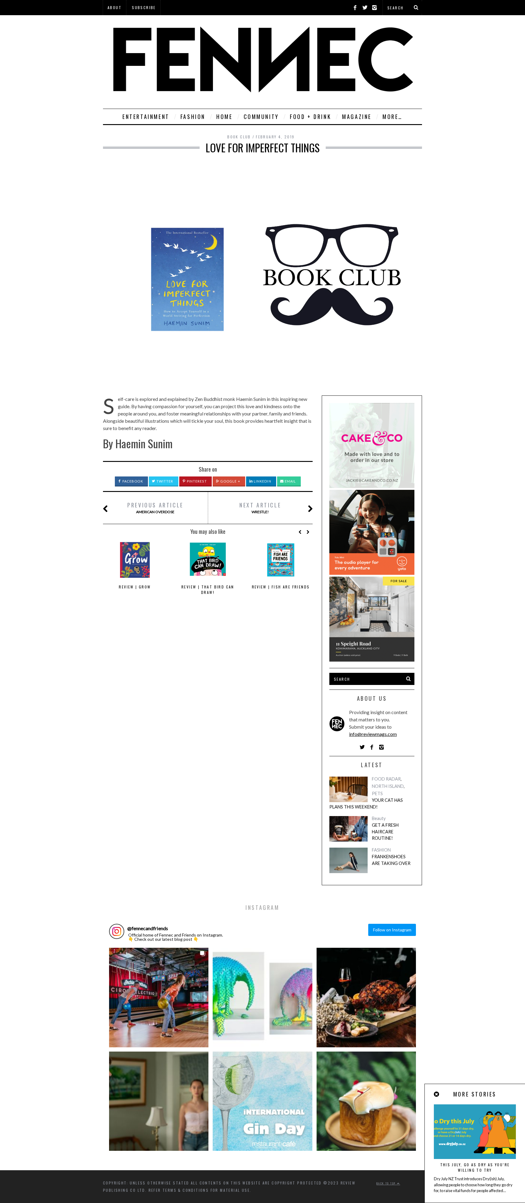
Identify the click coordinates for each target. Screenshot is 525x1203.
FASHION (192, 116)
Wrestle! (260, 507)
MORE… (393, 116)
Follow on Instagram (392, 929)
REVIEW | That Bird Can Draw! (207, 589)
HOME (224, 116)
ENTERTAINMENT (146, 116)
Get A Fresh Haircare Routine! (385, 831)
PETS (377, 793)
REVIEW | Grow (135, 586)
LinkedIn (262, 481)
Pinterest (196, 481)
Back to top (386, 1183)
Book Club (239, 136)
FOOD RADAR (386, 778)
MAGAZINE (357, 116)
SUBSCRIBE (144, 7)
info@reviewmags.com (373, 734)
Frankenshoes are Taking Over (391, 860)
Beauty (379, 818)
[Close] (437, 1094)
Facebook (132, 481)
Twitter (164, 481)
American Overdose (155, 507)
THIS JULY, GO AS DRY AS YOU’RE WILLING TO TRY (475, 1167)
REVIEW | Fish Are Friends (281, 586)
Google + (229, 481)
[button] (158, 997)
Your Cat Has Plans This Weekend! (366, 803)
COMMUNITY (261, 116)
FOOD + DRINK (310, 116)
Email (290, 481)
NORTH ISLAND (388, 786)
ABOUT (115, 7)
